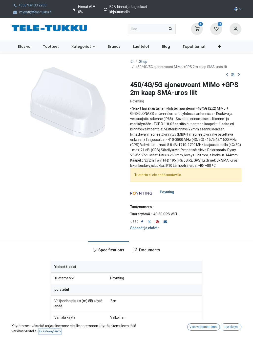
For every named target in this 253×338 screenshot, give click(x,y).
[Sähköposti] (165, 221)
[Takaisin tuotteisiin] (233, 74)
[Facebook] (142, 221)
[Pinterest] (157, 221)
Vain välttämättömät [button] (204, 327)
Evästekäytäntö (50, 331)
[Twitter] (149, 221)
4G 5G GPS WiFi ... (166, 214)
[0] (197, 29)
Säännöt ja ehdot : (144, 228)
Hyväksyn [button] (231, 327)
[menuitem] (24, 46)
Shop (143, 62)
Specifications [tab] (110, 250)
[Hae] (170, 29)
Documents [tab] (149, 250)
